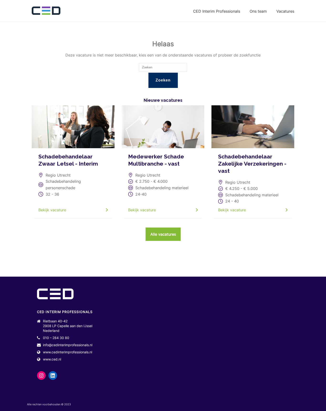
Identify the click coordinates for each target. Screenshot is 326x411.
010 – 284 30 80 (56, 338)
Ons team (258, 11)
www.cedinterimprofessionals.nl (67, 352)
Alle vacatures (163, 234)
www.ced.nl (52, 359)
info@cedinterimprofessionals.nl (67, 345)
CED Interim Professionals (216, 11)
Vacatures (285, 11)
